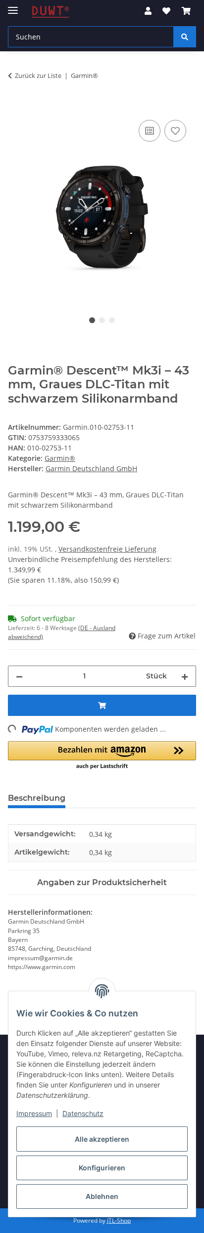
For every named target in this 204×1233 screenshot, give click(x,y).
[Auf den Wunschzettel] (175, 131)
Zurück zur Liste (38, 75)
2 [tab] (102, 320)
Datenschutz (82, 1113)
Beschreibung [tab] (36, 798)
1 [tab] (92, 320)
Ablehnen (102, 1196)
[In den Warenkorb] (16, 106)
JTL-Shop (119, 1220)
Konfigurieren (102, 1167)
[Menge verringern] (19, 676)
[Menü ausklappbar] (13, 6)
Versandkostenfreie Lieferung (107, 549)
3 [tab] (112, 320)
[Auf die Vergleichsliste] (149, 131)
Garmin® (60, 458)
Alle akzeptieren (102, 1139)
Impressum (34, 1113)
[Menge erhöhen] (185, 676)
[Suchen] (184, 36)
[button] (148, 11)
